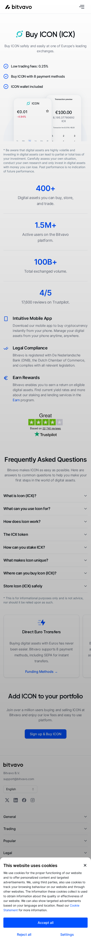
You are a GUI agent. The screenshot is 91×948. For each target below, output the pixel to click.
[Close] (85, 865)
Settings (67, 934)
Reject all (24, 934)
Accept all (46, 923)
